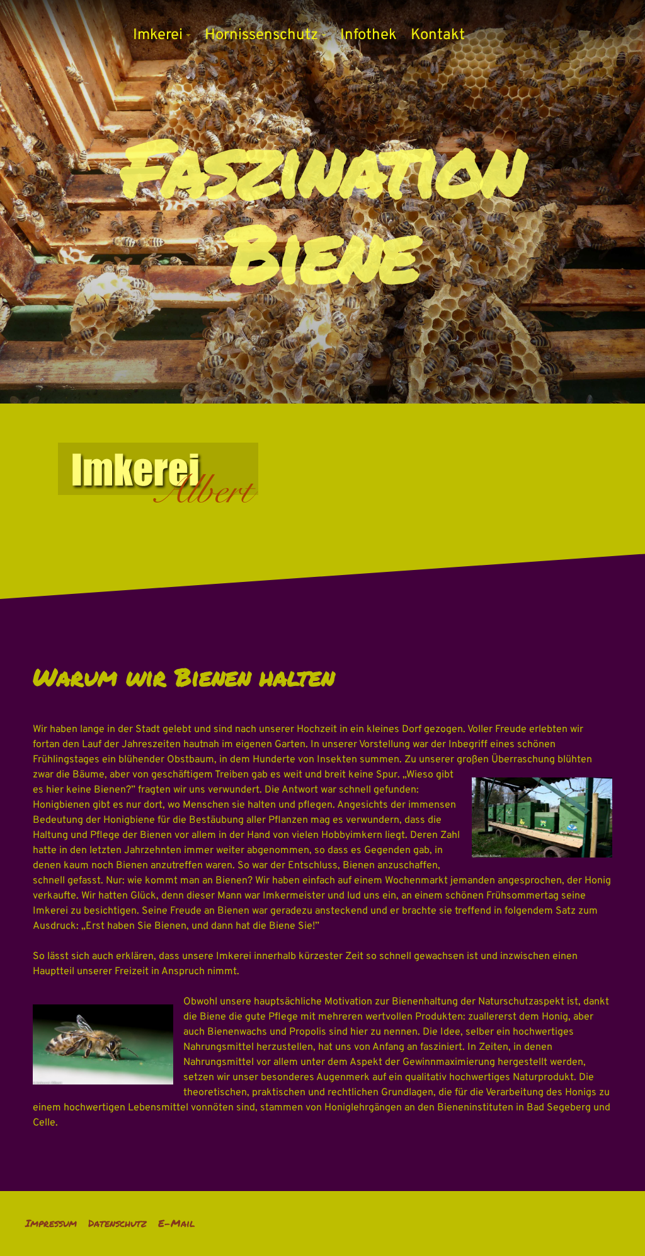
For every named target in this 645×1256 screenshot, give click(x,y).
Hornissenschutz (261, 35)
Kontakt (438, 35)
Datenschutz (117, 1223)
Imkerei (158, 35)
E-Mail (176, 1223)
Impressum (51, 1223)
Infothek (368, 35)
